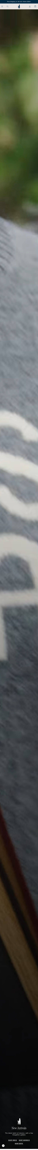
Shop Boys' (19, 1143)
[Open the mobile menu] (3, 6)
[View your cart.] (34, 6)
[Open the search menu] (7, 6)
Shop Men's (12, 1140)
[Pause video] (3, 1145)
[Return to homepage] (19, 6)
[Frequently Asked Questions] (19, 1)
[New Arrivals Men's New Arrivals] (19, 579)
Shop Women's (24, 1140)
